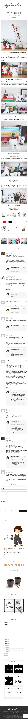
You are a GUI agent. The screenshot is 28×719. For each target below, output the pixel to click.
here (23, 206)
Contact (17, 712)
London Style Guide (15, 156)
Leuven (20, 79)
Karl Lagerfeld (17, 118)
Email (2, 492)
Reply (25, 267)
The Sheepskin (9, 437)
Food (15, 711)
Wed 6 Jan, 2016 (9, 253)
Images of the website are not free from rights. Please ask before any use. (14, 716)
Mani (7, 317)
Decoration (17, 15)
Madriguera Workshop (15, 153)
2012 (6, 649)
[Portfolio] (14, 605)
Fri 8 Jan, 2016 (14, 269)
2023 (6, 628)
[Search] (23, 520)
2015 (6, 643)
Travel (18, 711)
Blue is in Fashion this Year (13, 301)
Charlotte (8, 252)
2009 (6, 655)
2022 (6, 630)
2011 (6, 651)
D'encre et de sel (10, 276)
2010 (6, 653)
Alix (18, 181)
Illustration (10, 711)
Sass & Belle (14, 205)
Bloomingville (15, 179)
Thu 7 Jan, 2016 (9, 410)
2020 (6, 634)
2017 (6, 639)
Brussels (22, 119)
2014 (6, 645)
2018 (6, 637)
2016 (6, 641)
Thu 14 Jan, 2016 (9, 472)
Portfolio (12, 712)
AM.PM (17, 180)
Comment (3, 501)
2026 (6, 622)
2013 (6, 647)
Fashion (4, 711)
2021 (6, 632)
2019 (6, 635)
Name (2, 488)
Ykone (21, 717)
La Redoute (15, 53)
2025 (6, 624)
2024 (6, 626)
